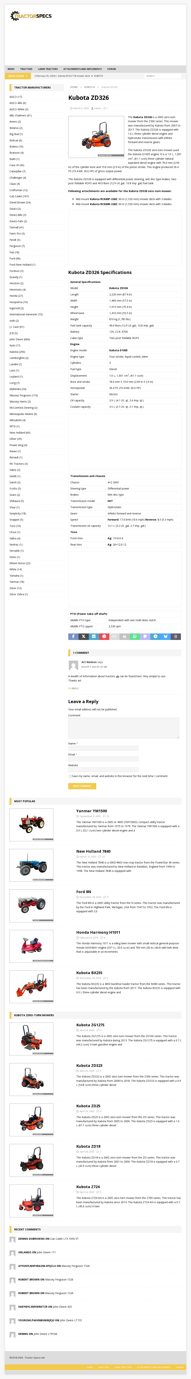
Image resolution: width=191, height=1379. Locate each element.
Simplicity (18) (18, 513)
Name (72, 743)
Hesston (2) (17, 283)
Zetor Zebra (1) (19, 594)
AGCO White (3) (19, 109)
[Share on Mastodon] (145, 636)
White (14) (16, 569)
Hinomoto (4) (18, 289)
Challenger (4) (18, 177)
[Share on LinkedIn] (94, 636)
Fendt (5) (15, 240)
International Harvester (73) (26, 314)
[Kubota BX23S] (31, 986)
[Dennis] (12, 1335)
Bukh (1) (15, 159)
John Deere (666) (20, 339)
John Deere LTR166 (45, 1334)
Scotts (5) (15, 488)
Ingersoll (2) (17, 308)
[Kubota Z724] (31, 1200)
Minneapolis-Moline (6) (23, 414)
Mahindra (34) (18, 389)
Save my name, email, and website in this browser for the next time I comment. (120, 776)
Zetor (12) (16, 588)
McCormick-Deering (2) (23, 407)
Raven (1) (15, 451)
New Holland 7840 (93, 851)
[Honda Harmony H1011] (31, 946)
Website (73, 765)
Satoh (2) (15, 482)
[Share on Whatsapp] (135, 636)
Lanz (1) (14, 370)
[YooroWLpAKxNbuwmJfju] (12, 1322)
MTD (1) (15, 426)
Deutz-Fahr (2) (18, 221)
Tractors (26, 69)
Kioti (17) (15, 345)
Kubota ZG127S (90, 1024)
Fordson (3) (17, 271)
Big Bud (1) (16, 134)
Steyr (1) (15, 507)
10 (107, 816)
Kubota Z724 (88, 1186)
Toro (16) (15, 526)
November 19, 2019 (90, 897)
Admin (97, 108)
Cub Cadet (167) (19, 196)
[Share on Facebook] (73, 636)
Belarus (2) (16, 128)
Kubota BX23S (89, 972)
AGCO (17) (16, 97)
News (11, 69)
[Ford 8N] (31, 905)
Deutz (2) (15, 208)
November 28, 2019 (90, 978)
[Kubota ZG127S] (31, 1039)
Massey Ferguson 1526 (76, 1266)
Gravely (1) (16, 277)
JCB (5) (14, 333)
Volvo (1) (15, 557)
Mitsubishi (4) (18, 420)
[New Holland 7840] (31, 865)
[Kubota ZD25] (31, 1120)
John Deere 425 (62, 1306)
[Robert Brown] (12, 1281)
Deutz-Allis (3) (18, 215)
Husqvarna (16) (19, 302)
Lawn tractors (48, 69)
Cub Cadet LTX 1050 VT (64, 1238)
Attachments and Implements (82, 69)
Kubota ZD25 (88, 1105)
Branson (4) (17, 152)
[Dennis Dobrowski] (12, 1240)
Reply (75, 688)
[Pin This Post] (104, 636)
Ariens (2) (15, 121)
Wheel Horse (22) (20, 563)
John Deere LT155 (71, 1320)
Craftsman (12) (19, 190)
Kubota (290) (17, 352)
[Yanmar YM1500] (31, 825)
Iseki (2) (14, 320)
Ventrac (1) (16, 544)
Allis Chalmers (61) (21, 115)
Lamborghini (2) (19, 358)
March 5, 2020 (81, 108)
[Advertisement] (129, 34)
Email (72, 754)
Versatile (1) (17, 550)
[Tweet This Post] (84, 636)
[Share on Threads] (176, 636)
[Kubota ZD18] (31, 1160)
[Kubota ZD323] (31, 1079)
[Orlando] (12, 1254)
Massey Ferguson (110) (24, 395)
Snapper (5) (16, 519)
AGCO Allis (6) (18, 103)
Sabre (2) (15, 470)
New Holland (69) (20, 432)
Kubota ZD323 (89, 1065)
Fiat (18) (14, 252)
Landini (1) (16, 364)
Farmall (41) (17, 227)
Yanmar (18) (17, 582)
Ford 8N (83, 891)
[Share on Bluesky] (165, 636)
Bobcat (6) (16, 140)
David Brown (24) (20, 202)
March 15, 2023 (88, 856)
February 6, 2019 (89, 937)
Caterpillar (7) (18, 171)
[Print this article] (125, 636)
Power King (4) (18, 445)
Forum (111, 69)
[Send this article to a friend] (114, 636)
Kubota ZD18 (88, 1146)
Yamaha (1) (16, 575)
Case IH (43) (17, 165)
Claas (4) (15, 184)
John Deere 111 (46, 1252)
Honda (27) (16, 295)
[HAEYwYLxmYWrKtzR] (12, 1308)
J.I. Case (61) (17, 327)
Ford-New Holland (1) (22, 264)
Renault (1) (16, 457)
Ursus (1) (15, 532)
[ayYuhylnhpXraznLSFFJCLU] (12, 1267)
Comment (74, 715)
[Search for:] (162, 75)
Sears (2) (15, 495)
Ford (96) (15, 258)
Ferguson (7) (17, 246)
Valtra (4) (15, 538)
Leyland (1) (16, 376)
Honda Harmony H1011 (98, 932)
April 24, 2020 (87, 1030)
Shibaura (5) (17, 501)
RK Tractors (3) (19, 463)
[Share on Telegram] (155, 636)
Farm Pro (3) (17, 233)
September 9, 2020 (90, 816)
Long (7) (15, 383)
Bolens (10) (16, 146)
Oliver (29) (16, 438)
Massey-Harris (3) (20, 401)
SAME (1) (15, 476)
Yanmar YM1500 (91, 810)
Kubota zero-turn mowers (34, 1015)
